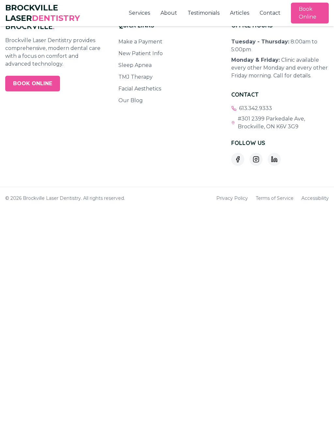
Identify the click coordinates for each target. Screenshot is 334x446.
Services (139, 13)
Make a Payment (140, 42)
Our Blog (130, 100)
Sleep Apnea (135, 65)
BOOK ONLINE (32, 83)
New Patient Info (140, 53)
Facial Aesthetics (139, 89)
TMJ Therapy (135, 77)
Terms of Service (275, 198)
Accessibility (315, 198)
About (168, 13)
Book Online (307, 13)
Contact (270, 13)
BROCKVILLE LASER (42, 13)
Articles (239, 13)
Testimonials (204, 13)
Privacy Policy (232, 198)
